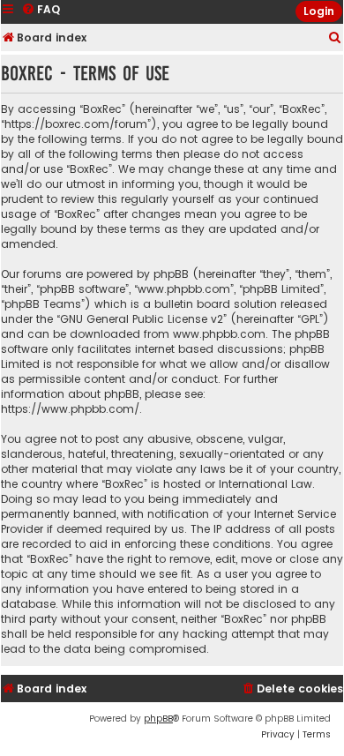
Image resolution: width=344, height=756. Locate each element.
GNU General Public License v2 (141, 318)
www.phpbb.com (219, 333)
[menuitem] (335, 38)
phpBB (158, 718)
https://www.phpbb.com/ (70, 408)
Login (318, 11)
